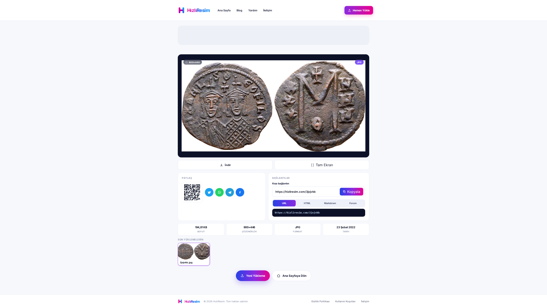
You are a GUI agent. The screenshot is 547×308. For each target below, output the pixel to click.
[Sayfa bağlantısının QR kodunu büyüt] (192, 192)
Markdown (330, 203)
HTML (307, 203)
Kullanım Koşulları (345, 301)
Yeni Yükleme (255, 275)
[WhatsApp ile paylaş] (219, 192)
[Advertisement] (273, 35)
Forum (353, 203)
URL (284, 203)
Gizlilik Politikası (320, 301)
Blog (239, 10)
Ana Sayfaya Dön (294, 275)
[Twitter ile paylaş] (209, 192)
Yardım (252, 10)
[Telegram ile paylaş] (229, 192)
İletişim (267, 10)
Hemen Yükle (361, 10)
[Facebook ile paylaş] (240, 192)
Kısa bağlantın (280, 183)
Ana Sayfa (224, 10)
